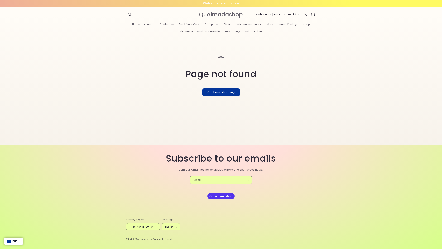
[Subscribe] (248, 180)
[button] (130, 15)
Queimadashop (143, 239)
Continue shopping (221, 92)
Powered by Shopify (163, 239)
